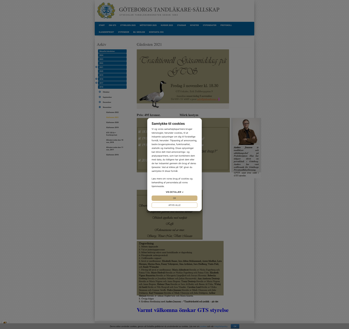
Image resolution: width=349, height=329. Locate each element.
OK (174, 198)
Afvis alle (175, 205)
